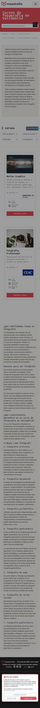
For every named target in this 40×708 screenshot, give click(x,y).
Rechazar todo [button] (11, 698)
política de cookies (9, 690)
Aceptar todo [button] (28, 698)
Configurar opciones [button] (20, 694)
